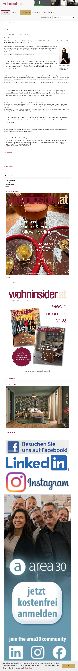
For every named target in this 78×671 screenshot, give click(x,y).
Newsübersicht (9, 176)
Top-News (6, 12)
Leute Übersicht (11, 180)
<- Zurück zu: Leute (8, 166)
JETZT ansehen (10, 378)
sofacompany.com (8, 152)
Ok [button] (69, 666)
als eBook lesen (9, 277)
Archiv (9, 182)
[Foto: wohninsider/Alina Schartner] (37, 234)
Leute (6, 178)
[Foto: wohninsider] (37, 330)
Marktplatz (15, 12)
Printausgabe (36, 12)
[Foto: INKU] (37, 407)
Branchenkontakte (50, 12)
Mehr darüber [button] (27, 668)
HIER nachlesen (10, 432)
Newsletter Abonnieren (45, 17)
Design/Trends (25, 12)
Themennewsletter (9, 184)
